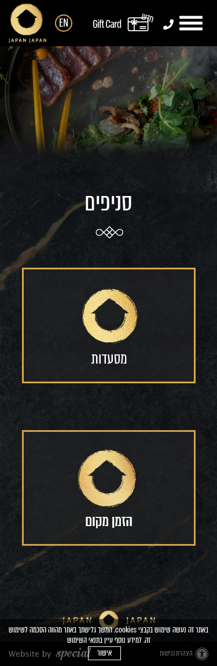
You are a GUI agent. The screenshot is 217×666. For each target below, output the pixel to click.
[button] (192, 23)
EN (63, 23)
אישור (104, 653)
